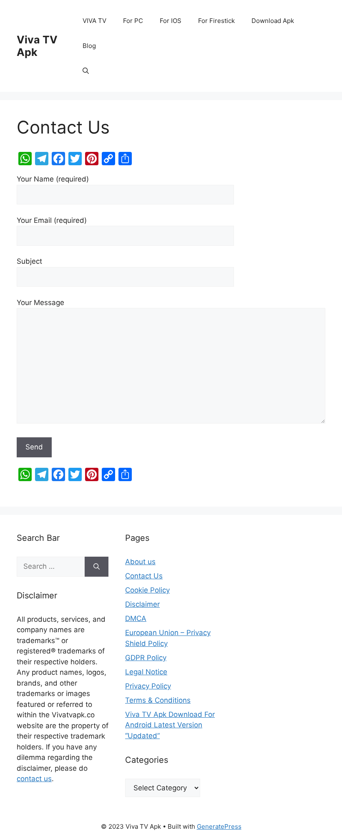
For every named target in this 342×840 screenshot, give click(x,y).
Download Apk (272, 21)
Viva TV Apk (37, 45)
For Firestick (216, 21)
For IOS (170, 21)
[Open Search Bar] (85, 70)
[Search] (96, 567)
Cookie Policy (147, 590)
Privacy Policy (148, 686)
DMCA (135, 618)
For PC (133, 21)
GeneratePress (219, 826)
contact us (34, 778)
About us (140, 561)
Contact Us (144, 576)
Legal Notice (146, 672)
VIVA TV (94, 21)
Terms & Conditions (158, 700)
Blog (89, 46)
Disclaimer (142, 604)
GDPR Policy (145, 657)
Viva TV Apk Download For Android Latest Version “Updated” (170, 725)
